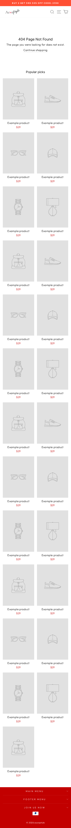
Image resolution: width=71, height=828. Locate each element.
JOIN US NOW (34, 807)
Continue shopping (35, 50)
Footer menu (34, 799)
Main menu (35, 791)
